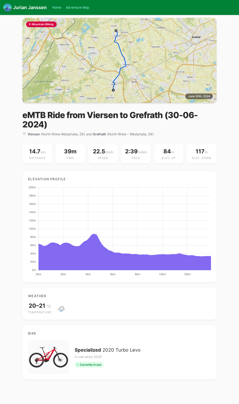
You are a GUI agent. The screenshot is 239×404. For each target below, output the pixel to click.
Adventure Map (77, 7)
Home (56, 7)
